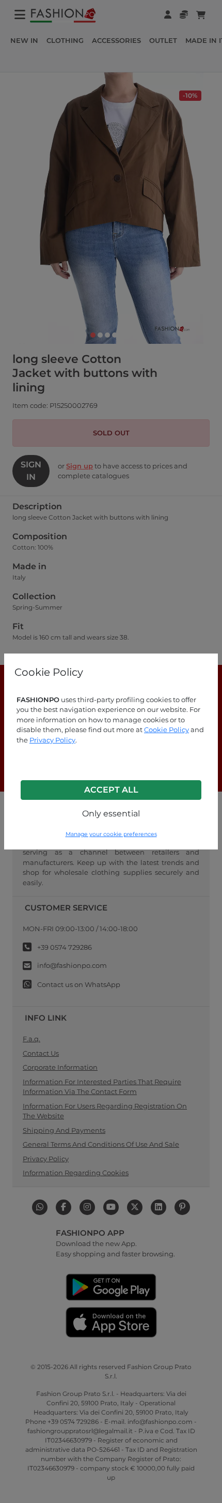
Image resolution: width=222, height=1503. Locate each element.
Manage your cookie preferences (111, 834)
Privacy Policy (52, 740)
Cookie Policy (166, 729)
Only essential (111, 813)
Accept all (111, 790)
